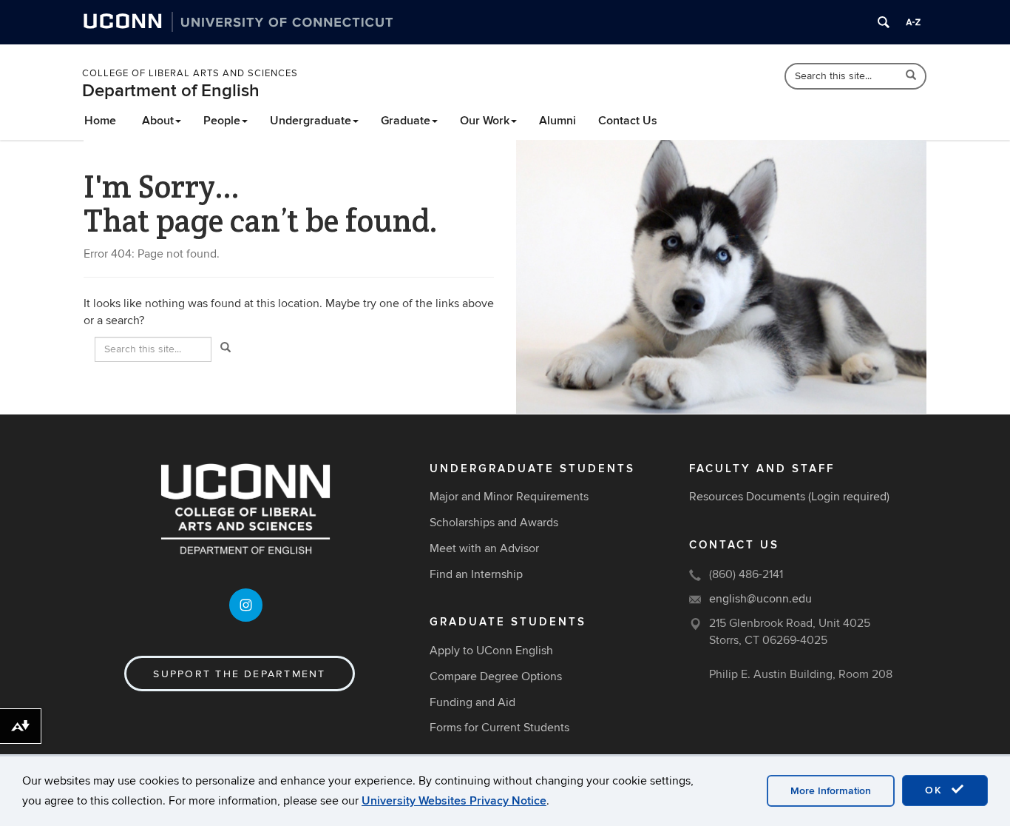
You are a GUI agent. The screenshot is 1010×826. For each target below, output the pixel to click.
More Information (830, 791)
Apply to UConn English (491, 650)
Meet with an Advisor (484, 548)
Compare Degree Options (496, 676)
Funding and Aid (472, 702)
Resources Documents (747, 496)
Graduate (405, 120)
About (158, 120)
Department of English (171, 90)
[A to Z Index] (913, 22)
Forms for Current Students (499, 727)
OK (936, 790)
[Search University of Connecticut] (883, 22)
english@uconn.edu (760, 598)
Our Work (484, 120)
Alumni (557, 120)
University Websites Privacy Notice (454, 800)
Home (100, 120)
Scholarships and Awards (494, 522)
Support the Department (239, 674)
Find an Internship (476, 574)
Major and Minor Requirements (509, 496)
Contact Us (627, 120)
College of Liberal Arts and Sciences (190, 73)
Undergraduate (310, 120)
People (221, 120)
